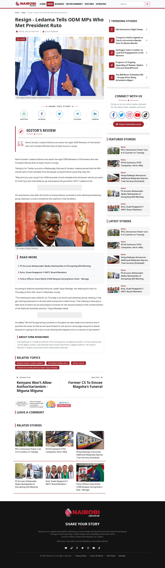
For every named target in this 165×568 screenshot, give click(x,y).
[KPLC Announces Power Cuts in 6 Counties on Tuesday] (29, 438)
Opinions (101, 4)
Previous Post (25, 377)
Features (89, 4)
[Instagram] (88, 548)
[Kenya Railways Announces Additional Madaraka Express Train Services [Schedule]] (90, 440)
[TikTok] (99, 548)
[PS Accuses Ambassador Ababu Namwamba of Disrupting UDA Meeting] (29, 470)
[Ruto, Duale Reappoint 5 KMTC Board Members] (59, 470)
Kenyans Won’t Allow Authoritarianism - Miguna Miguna (34, 386)
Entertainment (74, 4)
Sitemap (122, 556)
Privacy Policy (80, 556)
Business (59, 4)
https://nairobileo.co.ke (130, 124)
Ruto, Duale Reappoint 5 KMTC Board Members (43, 272)
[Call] (71, 548)
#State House (78, 363)
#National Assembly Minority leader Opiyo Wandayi (37, 367)
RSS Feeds (111, 556)
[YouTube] (93, 548)
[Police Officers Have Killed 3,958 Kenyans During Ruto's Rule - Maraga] (90, 472)
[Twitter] (82, 548)
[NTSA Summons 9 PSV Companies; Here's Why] (59, 438)
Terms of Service (96, 556)
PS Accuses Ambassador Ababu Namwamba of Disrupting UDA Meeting (55, 266)
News (50, 4)
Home (43, 4)
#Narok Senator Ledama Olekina (30, 363)
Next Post (95, 377)
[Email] (65, 548)
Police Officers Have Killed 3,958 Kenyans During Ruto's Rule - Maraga (54, 278)
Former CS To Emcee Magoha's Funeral (85, 384)
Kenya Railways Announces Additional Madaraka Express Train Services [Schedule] (89, 455)
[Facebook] (76, 548)
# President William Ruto (58, 363)
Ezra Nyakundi (52, 31)
